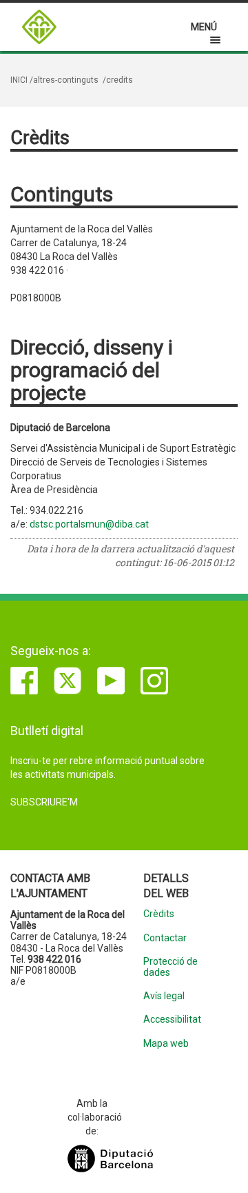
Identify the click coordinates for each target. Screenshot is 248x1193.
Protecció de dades (170, 966)
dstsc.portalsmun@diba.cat (89, 524)
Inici (19, 80)
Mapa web (166, 1044)
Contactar (165, 938)
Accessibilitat (171, 1019)
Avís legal (164, 996)
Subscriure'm (44, 802)
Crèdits (158, 914)
